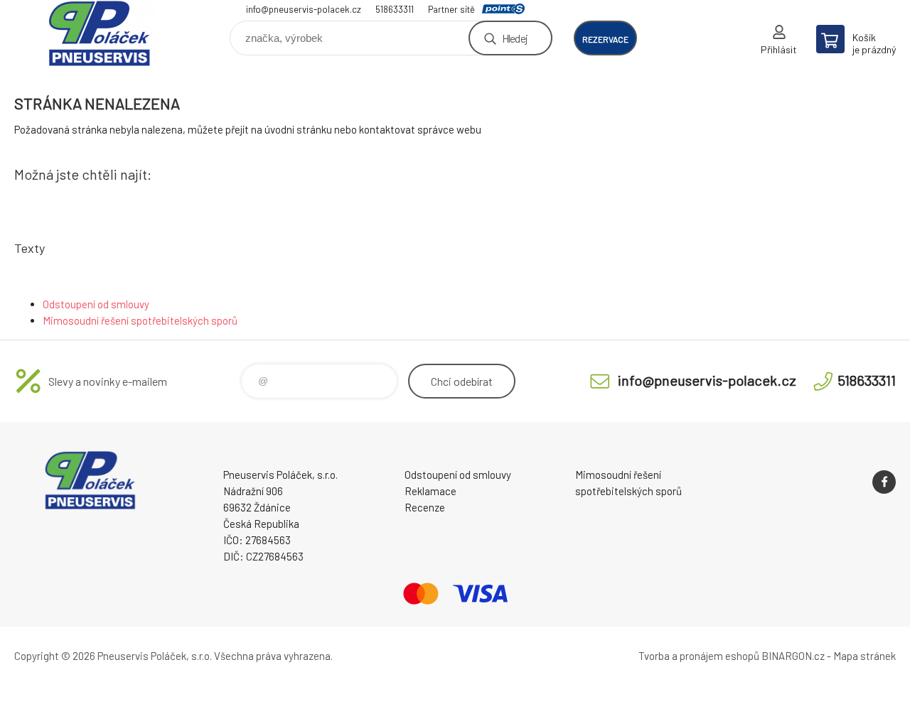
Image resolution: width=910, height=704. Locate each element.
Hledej (515, 38)
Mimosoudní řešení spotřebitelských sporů (140, 320)
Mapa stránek (864, 655)
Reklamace (430, 490)
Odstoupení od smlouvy (96, 304)
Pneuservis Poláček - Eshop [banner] (99, 33)
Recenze (425, 507)
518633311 (394, 9)
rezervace (605, 39)
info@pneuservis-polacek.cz (303, 9)
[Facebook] (884, 482)
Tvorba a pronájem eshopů (698, 655)
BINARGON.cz (793, 655)
